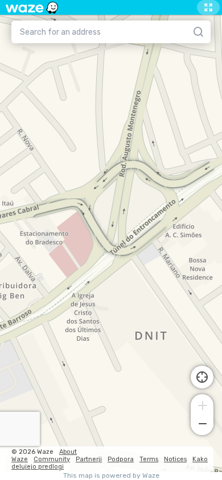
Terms (148, 459)
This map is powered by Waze (111, 475)
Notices (175, 459)
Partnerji (89, 459)
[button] (202, 404)
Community (52, 459)
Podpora (121, 459)
